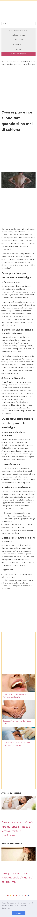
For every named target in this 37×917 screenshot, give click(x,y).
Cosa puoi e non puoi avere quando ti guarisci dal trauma (17, 877)
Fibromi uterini (18, 44)
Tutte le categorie (18, 54)
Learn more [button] (6, 908)
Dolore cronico (18, 62)
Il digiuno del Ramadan (18, 30)
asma (18, 49)
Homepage (6, 62)
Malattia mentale (18, 35)
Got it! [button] (18, 913)
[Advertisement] (18, 11)
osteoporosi (18, 40)
